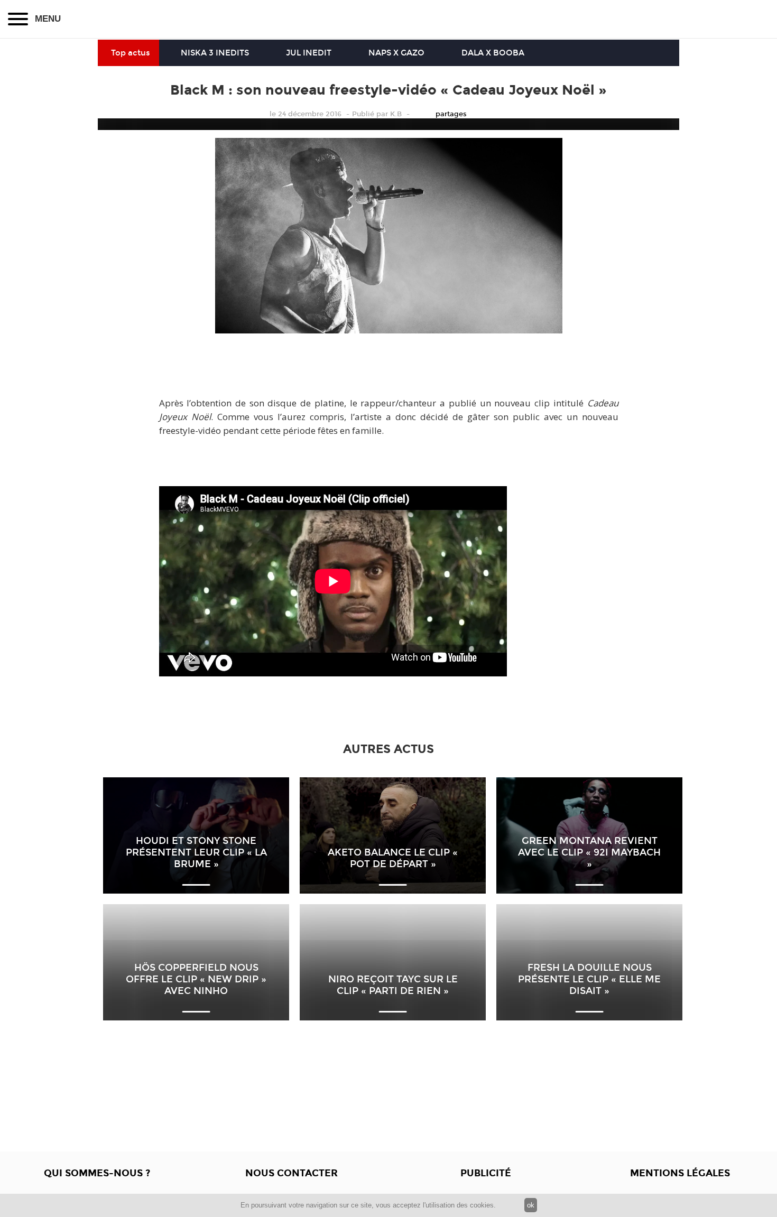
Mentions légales (680, 1173)
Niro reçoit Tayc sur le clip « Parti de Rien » (393, 985)
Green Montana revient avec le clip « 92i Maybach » (589, 852)
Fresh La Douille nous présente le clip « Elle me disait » (589, 979)
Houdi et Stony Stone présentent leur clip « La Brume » (196, 852)
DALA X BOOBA (492, 53)
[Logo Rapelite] (388, 19)
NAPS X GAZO (396, 53)
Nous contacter (291, 1173)
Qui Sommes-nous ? (97, 1173)
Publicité (485, 1173)
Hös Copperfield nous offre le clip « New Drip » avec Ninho (196, 979)
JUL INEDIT (308, 53)
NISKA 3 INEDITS (215, 53)
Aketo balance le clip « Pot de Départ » (393, 858)
